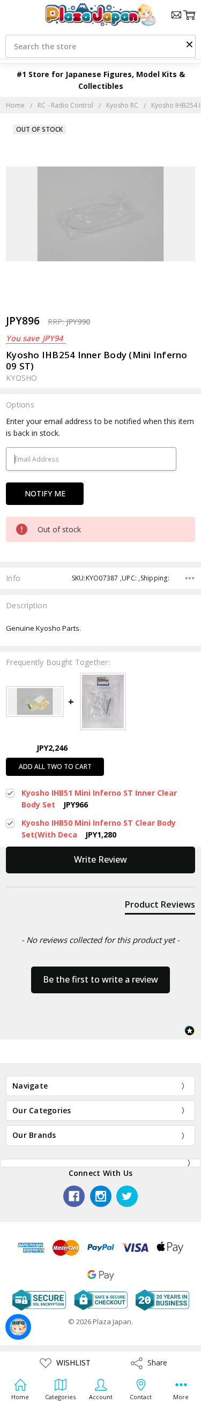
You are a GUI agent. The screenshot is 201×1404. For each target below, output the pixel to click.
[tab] (160, 907)
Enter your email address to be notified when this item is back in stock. (100, 427)
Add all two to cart (55, 766)
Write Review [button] (100, 859)
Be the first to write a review (100, 979)
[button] (189, 43)
